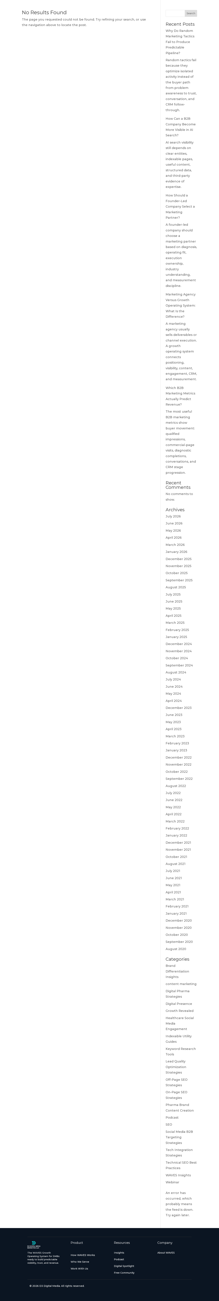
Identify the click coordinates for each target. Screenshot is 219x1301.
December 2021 (178, 843)
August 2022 (176, 786)
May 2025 (173, 608)
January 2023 (176, 750)
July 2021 (173, 871)
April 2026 (174, 538)
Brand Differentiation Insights (177, 971)
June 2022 (174, 800)
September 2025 (179, 580)
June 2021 (174, 878)
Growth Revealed (180, 1011)
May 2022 (173, 807)
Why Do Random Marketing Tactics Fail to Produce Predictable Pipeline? (180, 42)
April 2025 (173, 616)
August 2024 (176, 672)
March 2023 (175, 736)
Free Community (124, 1272)
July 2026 (173, 516)
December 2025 (178, 559)
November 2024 (179, 651)
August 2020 (176, 949)
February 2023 (177, 743)
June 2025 (174, 601)
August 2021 (175, 864)
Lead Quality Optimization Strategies (176, 1067)
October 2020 (177, 935)
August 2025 (176, 587)
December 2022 (179, 757)
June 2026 (174, 523)
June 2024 (174, 687)
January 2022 (176, 835)
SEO (169, 1124)
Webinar (172, 1182)
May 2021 (173, 885)
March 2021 (175, 899)
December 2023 (179, 708)
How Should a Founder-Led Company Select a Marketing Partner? (180, 207)
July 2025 (173, 594)
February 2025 (177, 630)
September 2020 (179, 942)
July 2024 (173, 679)
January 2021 (176, 913)
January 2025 (176, 637)
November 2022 (178, 764)
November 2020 (179, 928)
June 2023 (174, 715)
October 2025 (177, 573)
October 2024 (177, 658)
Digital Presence (179, 1004)
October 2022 (177, 772)
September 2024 (179, 665)
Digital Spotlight (124, 1266)
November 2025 (178, 566)
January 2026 (176, 552)
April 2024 (174, 701)
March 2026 (175, 545)
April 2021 (173, 892)
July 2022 (173, 793)
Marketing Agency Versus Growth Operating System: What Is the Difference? (181, 306)
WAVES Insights (178, 1175)
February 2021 (177, 906)
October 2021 (176, 857)
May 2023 (173, 722)
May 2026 (173, 530)
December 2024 (179, 644)
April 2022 (174, 814)
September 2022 (179, 779)
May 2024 (173, 694)
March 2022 (175, 821)
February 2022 (177, 828)
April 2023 (174, 729)
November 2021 (178, 850)
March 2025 (175, 623)
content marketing (181, 984)
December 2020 (179, 920)
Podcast (172, 1117)
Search (191, 13)
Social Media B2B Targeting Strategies (179, 1137)
